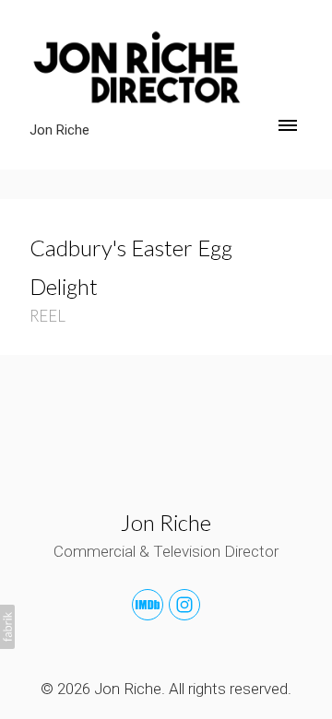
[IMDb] (147, 604)
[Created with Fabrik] (7, 627)
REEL (47, 315)
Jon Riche (166, 522)
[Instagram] (184, 604)
